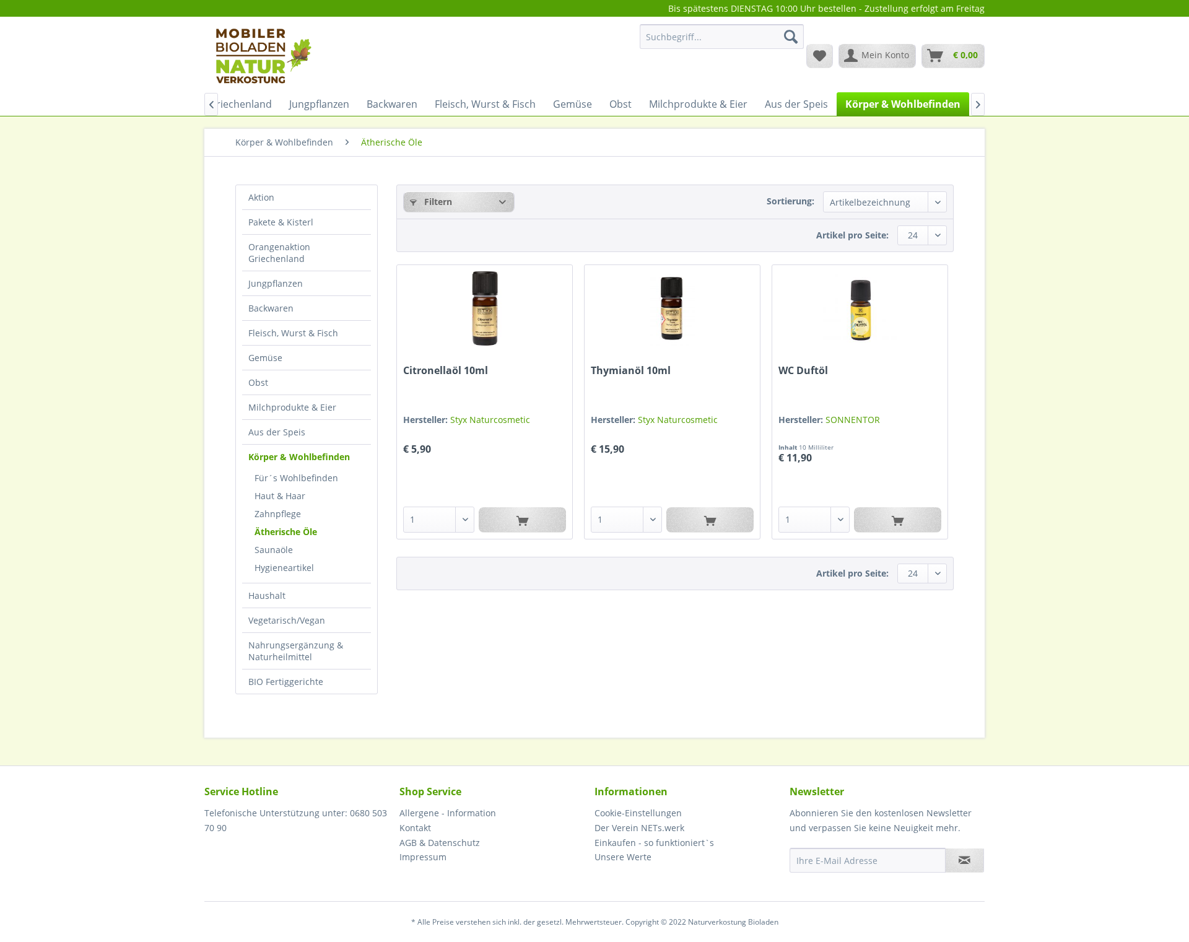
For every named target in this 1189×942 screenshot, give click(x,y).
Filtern (437, 201)
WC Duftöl (803, 370)
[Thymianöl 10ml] (672, 308)
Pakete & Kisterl (280, 222)
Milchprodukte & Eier (292, 407)
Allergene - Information (447, 813)
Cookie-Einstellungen (638, 813)
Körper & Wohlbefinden (299, 457)
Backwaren (271, 308)
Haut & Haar (280, 496)
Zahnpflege (278, 514)
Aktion (261, 197)
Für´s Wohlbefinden (296, 478)
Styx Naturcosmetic (490, 419)
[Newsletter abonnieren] (964, 860)
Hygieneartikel (284, 567)
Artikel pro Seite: (852, 235)
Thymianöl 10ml (631, 370)
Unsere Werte (622, 857)
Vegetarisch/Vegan (286, 620)
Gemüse (265, 358)
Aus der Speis (276, 432)
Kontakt (415, 828)
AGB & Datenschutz (439, 842)
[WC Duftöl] (859, 308)
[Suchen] (791, 36)
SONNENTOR (852, 419)
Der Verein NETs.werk (639, 828)
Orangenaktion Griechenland (279, 252)
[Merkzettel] (819, 55)
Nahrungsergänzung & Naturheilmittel (295, 651)
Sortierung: (790, 201)
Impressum (422, 857)
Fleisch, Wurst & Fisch (293, 333)
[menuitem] (722, 42)
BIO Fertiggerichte (285, 681)
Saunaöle (274, 550)
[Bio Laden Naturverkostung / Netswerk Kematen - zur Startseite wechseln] (263, 55)
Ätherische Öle (286, 532)
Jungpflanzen (275, 283)
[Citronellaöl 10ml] (484, 308)
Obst (258, 382)
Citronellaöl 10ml (445, 370)
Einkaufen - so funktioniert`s (654, 842)
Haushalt (266, 595)
